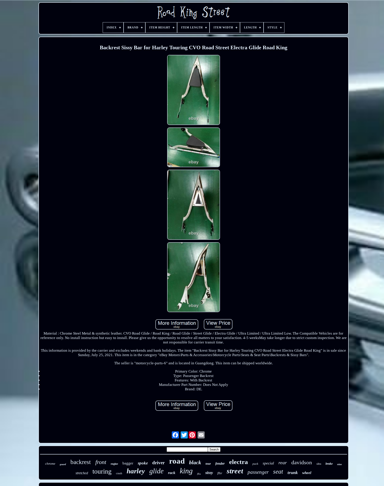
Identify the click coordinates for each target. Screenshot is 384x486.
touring (102, 471)
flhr (219, 473)
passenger (258, 472)
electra (238, 461)
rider (339, 464)
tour (208, 463)
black (195, 462)
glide (156, 471)
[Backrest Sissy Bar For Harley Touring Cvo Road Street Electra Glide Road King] (193, 90)
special (268, 463)
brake (329, 463)
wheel (306, 473)
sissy (209, 472)
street (235, 471)
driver (158, 462)
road (177, 461)
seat (278, 471)
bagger (127, 463)
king (186, 471)
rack (171, 472)
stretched (82, 473)
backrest (80, 462)
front (100, 462)
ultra (318, 463)
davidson (301, 462)
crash (119, 473)
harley (136, 471)
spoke (143, 463)
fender (220, 463)
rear (282, 462)
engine (114, 463)
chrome (50, 463)
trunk (293, 472)
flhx (199, 473)
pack (255, 463)
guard (63, 464)
